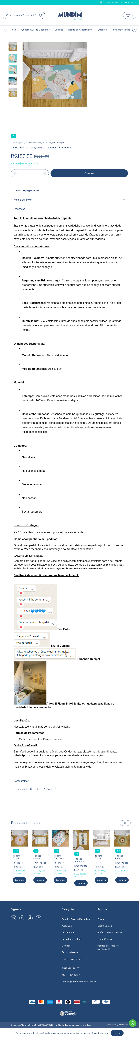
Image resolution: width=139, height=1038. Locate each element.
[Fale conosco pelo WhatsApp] (132, 1023)
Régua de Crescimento (80, 29)
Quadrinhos (68, 932)
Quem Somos (104, 926)
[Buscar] (40, 15)
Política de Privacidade (109, 932)
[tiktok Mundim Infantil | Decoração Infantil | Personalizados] (30, 917)
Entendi (117, 1033)
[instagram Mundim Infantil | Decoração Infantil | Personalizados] (13, 917)
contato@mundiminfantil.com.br (79, 981)
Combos (59, 29)
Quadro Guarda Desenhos (35, 29)
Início (13, 29)
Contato (101, 919)
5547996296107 (71, 968)
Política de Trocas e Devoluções (108, 947)
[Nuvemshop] (117, 1025)
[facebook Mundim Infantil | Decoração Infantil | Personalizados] (21, 917)
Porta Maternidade (122, 29)
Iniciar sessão (111, 2)
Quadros (102, 29)
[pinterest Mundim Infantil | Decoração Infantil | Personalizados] (38, 917)
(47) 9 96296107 (71, 975)
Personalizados (70, 952)
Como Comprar (105, 939)
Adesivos (67, 926)
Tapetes (20, 143)
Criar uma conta (128, 2)
